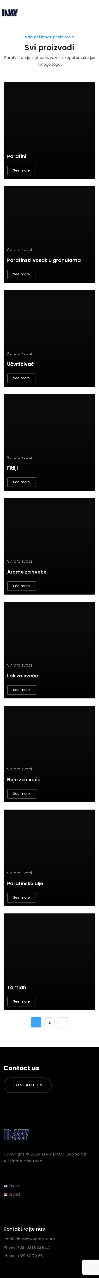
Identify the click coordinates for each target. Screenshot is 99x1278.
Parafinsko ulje (25, 883)
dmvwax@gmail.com (35, 1239)
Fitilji (12, 468)
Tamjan (16, 987)
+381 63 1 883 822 (33, 1247)
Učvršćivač (20, 364)
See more (21, 170)
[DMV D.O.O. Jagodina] (10, 12)
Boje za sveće (24, 779)
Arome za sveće (27, 571)
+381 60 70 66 (30, 1256)
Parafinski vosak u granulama (44, 260)
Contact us (27, 1085)
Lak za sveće (22, 675)
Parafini (16, 156)
